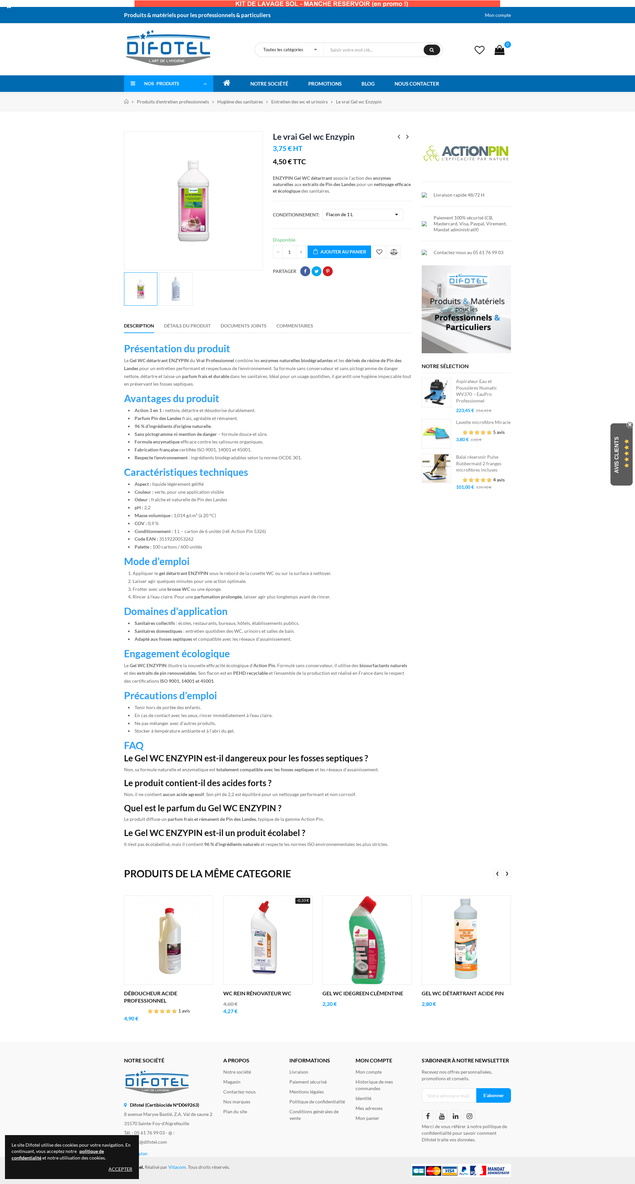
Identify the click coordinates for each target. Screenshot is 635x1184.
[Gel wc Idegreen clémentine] (367, 940)
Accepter (120, 1169)
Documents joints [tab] (244, 325)
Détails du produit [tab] (187, 325)
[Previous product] (399, 136)
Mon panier (367, 1118)
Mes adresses (369, 1108)
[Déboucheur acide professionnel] (169, 940)
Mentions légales (306, 1091)
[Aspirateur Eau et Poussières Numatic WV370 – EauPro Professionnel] (436, 393)
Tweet (316, 271)
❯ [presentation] (507, 873)
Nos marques (236, 1101)
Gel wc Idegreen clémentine (362, 993)
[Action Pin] (466, 153)
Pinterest (328, 271)
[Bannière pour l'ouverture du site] (317, 3)
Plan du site (235, 1111)
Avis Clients (616, 455)
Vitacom (177, 1167)
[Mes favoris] (480, 49)
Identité (363, 1098)
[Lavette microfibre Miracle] (436, 434)
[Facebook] (428, 1116)
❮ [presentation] (497, 873)
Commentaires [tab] (294, 325)
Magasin (231, 1082)
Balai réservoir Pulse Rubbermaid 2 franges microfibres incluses (478, 463)
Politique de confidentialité (317, 1101)
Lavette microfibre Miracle (483, 422)
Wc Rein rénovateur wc (257, 993)
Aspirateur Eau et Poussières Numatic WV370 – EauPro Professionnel (476, 390)
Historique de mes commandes (374, 1085)
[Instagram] (469, 1116)
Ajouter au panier (342, 251)
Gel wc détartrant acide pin (463, 993)
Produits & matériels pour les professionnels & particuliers (197, 15)
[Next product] (407, 136)
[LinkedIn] (455, 1116)
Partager (305, 271)
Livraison (298, 1072)
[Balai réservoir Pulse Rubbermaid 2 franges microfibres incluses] (436, 468)
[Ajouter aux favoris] (379, 251)
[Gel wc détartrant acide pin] (466, 940)
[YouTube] (441, 1116)
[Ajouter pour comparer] (394, 251)
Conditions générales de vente (314, 1115)
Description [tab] (139, 325)
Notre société (237, 1072)
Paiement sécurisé (308, 1082)
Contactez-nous (239, 1091)
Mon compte (498, 15)
